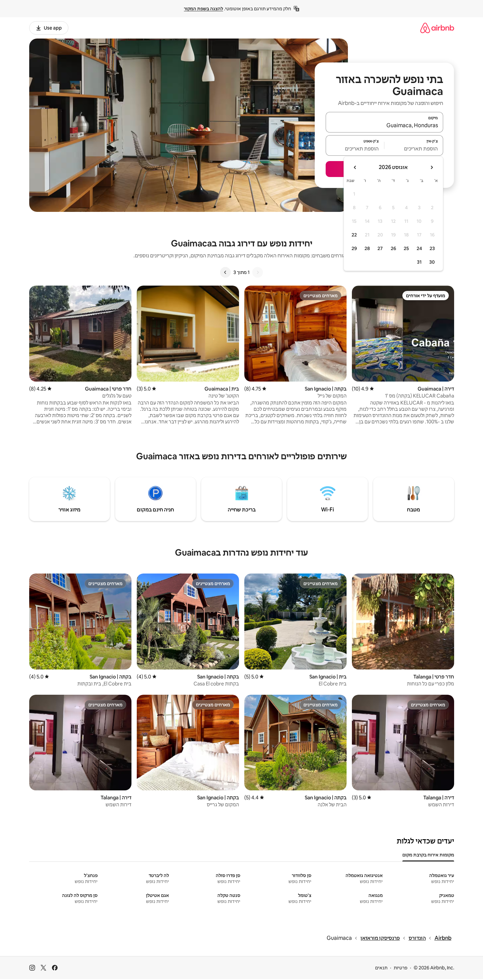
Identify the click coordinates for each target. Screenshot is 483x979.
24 (419, 248)
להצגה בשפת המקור (203, 9)
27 (380, 248)
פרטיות (400, 968)
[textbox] (414, 148)
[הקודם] (257, 272)
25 (406, 248)
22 (354, 235)
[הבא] (225, 272)
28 (367, 248)
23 (432, 248)
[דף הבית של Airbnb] (437, 27)
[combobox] (384, 125)
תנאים (381, 968)
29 (354, 248)
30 (432, 262)
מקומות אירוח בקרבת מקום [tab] (428, 855)
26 (393, 248)
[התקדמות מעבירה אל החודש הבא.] (355, 167)
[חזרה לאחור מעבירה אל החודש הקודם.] (432, 167)
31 (419, 262)
